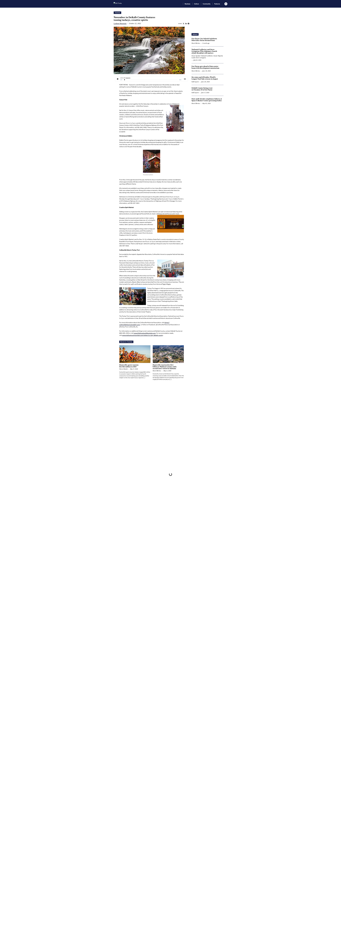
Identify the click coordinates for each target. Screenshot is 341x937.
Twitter (183, 24)
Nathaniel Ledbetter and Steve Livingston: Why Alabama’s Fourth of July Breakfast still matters (204, 51)
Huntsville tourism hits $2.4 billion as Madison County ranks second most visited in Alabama (165, 366)
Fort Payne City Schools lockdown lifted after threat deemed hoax (204, 39)
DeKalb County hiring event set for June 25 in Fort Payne (202, 89)
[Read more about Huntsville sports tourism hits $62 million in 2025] (135, 354)
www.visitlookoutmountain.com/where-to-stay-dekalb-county (142, 335)
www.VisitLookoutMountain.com (145, 333)
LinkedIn (186, 24)
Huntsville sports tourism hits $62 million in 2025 (128, 366)
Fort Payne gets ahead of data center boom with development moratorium (205, 67)
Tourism (117, 12)
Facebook (188, 24)
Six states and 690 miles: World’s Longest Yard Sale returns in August (205, 78)
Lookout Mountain (120, 23)
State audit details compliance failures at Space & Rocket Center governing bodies (207, 100)
